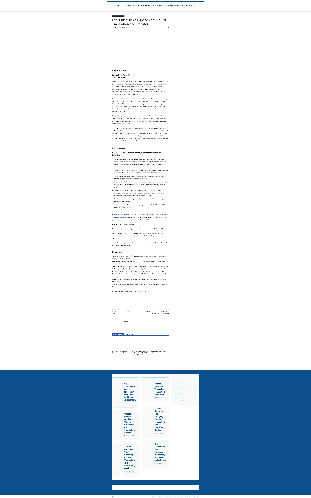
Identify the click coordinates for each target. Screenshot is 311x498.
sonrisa (116, 27)
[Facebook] (121, 30)
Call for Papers (129, 6)
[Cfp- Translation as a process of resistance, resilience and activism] (160, 344)
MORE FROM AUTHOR (131, 334)
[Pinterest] (128, 30)
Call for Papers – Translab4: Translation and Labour (159, 389)
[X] (125, 30)
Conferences (120, 14)
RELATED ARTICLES (118, 334)
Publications (157, 6)
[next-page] (116, 358)
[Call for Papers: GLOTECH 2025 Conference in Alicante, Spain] (121, 344)
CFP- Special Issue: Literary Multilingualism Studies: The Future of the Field (157, 312)
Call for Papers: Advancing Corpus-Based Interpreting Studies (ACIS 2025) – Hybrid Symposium (140, 353)
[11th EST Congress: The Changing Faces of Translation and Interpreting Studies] (116, 446)
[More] (136, 30)
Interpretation (191, 6)
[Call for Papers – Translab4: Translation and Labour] (146, 383)
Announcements (144, 6)
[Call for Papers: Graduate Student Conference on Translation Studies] (116, 413)
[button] (202, 4)
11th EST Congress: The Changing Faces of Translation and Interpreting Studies (129, 457)
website (147, 291)
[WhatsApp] (132, 30)
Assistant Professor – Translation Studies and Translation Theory (124, 312)
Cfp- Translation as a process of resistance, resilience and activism (130, 392)
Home (118, 6)
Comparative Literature (174, 6)
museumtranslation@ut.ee (122, 217)
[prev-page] (113, 358)
